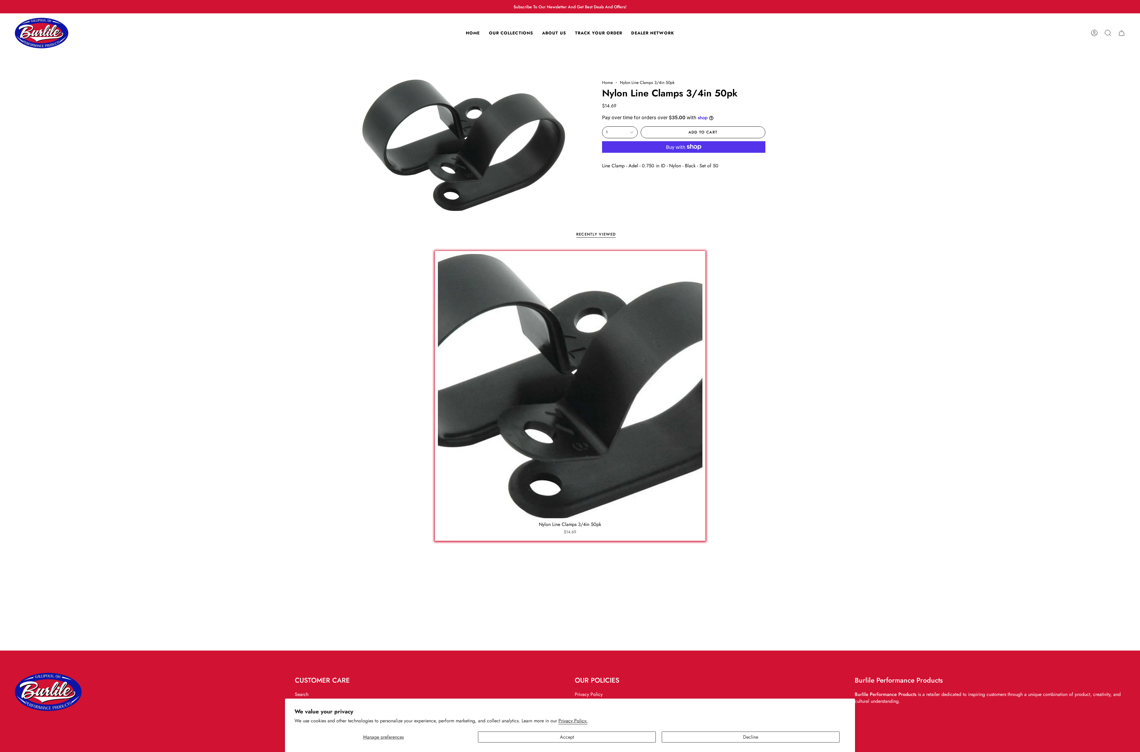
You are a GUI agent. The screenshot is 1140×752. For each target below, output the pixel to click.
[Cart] (1121, 33)
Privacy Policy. (573, 720)
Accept (567, 737)
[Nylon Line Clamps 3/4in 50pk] (570, 386)
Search (301, 694)
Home (607, 82)
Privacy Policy (589, 694)
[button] (1108, 33)
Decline (750, 737)
